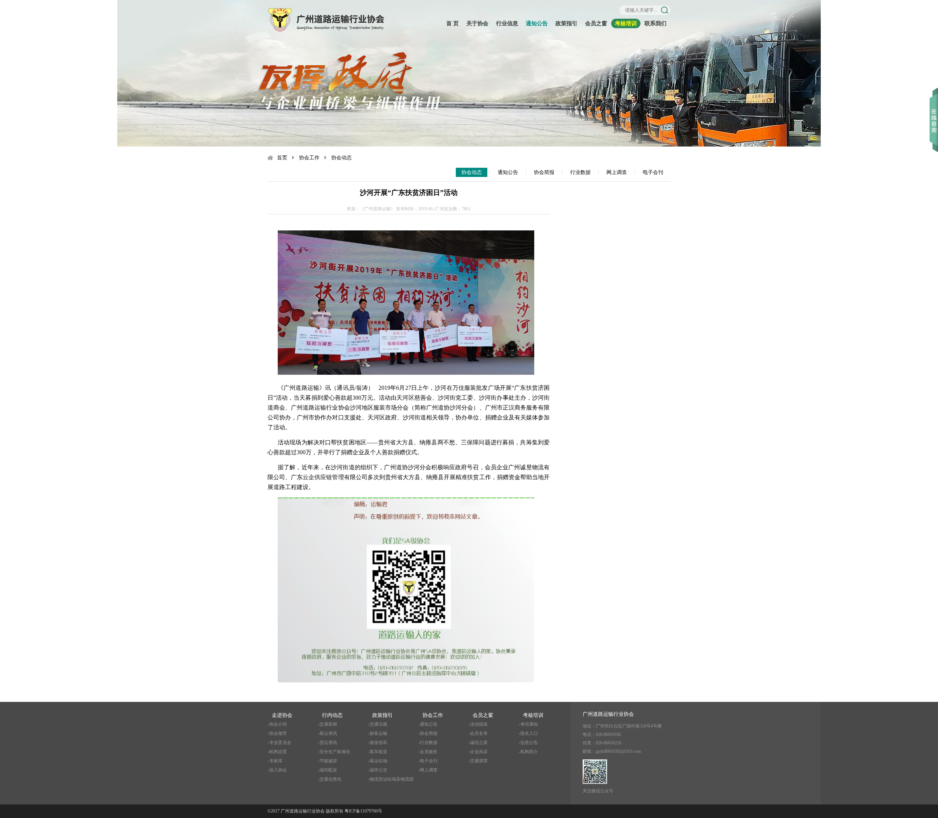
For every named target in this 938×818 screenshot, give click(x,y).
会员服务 (428, 751)
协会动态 (341, 157)
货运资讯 (328, 742)
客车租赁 (378, 751)
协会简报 (544, 172)
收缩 (934, 109)
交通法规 (378, 724)
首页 (282, 157)
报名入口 (529, 733)
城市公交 (378, 770)
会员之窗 (596, 23)
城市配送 (328, 770)
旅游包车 (378, 742)
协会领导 (278, 733)
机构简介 (529, 751)
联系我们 (655, 23)
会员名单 (479, 733)
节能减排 (328, 760)
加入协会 (278, 770)
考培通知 (529, 724)
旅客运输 (378, 733)
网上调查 (616, 172)
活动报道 (479, 724)
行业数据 (580, 172)
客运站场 (378, 760)
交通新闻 (328, 724)
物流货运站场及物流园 (392, 779)
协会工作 (309, 157)
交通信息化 (330, 779)
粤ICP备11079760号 (363, 811)
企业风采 (479, 751)
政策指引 (566, 23)
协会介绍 (278, 724)
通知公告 (537, 23)
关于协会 (477, 23)
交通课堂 (479, 760)
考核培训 (626, 23)
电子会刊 (653, 172)
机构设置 (278, 751)
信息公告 (529, 742)
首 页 (452, 23)
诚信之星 (479, 742)
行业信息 (507, 23)
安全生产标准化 (335, 751)
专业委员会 (280, 742)
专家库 (275, 760)
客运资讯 (328, 733)
